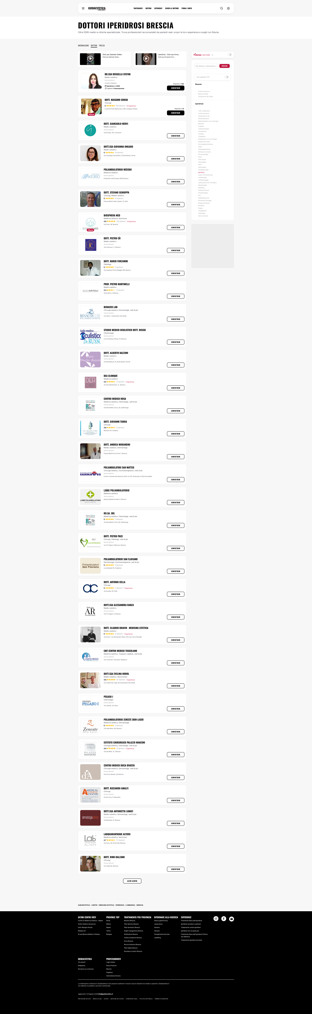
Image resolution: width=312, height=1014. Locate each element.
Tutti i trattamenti (204, 111)
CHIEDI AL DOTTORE (172, 8)
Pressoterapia (203, 193)
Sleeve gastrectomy (161, 920)
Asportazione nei (204, 116)
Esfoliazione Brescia (131, 934)
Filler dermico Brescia (131, 924)
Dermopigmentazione (205, 144)
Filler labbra (202, 162)
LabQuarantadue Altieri (117, 834)
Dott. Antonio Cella (114, 582)
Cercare (225, 66)
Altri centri (132, 881)
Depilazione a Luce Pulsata (207, 139)
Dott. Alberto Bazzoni (116, 353)
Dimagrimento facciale (162, 934)
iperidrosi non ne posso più (190, 931)
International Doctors (113, 976)
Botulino (201, 124)
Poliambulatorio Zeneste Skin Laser (124, 719)
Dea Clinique (110, 376)
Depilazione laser (204, 142)
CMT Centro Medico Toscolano (120, 651)
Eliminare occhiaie (204, 152)
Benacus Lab (110, 307)
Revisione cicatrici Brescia (133, 951)
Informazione (83, 45)
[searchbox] (207, 66)
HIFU (200, 165)
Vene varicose (203, 216)
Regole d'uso (97, 998)
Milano (108, 924)
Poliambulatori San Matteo (119, 467)
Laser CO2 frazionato (205, 175)
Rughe (200, 208)
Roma (108, 920)
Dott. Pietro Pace (113, 536)
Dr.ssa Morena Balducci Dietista (89, 934)
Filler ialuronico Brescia (132, 927)
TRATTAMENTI (138, 8)
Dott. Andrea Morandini (117, 444)
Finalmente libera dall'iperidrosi (191, 920)
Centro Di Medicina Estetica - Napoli (90, 920)
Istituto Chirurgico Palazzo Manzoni (124, 742)
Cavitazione (202, 131)
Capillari (201, 126)
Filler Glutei (202, 159)
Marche (109, 969)
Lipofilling (157, 938)
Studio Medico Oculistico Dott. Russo (125, 330)
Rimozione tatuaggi (204, 200)
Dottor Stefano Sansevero (87, 924)
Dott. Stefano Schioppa (116, 192)
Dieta (200, 147)
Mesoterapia (202, 185)
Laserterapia (202, 177)
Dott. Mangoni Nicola (85, 927)
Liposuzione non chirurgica (207, 182)
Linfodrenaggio (203, 180)
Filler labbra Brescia (130, 948)
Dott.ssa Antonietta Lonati (118, 811)
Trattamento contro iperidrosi (191, 927)
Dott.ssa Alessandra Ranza (119, 605)
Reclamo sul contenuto (86, 969)
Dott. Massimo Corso (116, 100)
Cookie (106, 998)
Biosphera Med (112, 215)
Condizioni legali (132, 998)
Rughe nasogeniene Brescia (133, 931)
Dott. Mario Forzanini (116, 261)
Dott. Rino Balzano (114, 857)
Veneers (157, 927)
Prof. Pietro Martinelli (117, 284)
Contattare (175, 88)
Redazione (81, 965)
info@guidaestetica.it (105, 994)
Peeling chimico (203, 190)
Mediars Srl (82, 931)
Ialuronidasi (202, 167)
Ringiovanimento (204, 203)
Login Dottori (110, 962)
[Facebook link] (223, 919)
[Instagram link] (216, 919)
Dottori (94, 45)
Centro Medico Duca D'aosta (119, 765)
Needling (201, 188)
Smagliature (202, 211)
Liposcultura (158, 924)
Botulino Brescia (129, 920)
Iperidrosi (201, 172)
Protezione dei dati (84, 998)
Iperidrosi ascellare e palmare (191, 924)
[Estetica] (97, 8)
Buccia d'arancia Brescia (132, 944)
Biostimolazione (203, 118)
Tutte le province (204, 91)
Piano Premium (111, 965)
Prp (199, 195)
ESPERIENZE (158, 8)
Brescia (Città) (203, 94)
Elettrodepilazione (204, 149)
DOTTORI (148, 8)
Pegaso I (108, 696)
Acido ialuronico (203, 113)
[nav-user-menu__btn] (228, 8)
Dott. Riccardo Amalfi (116, 788)
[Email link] (231, 919)
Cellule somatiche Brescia (133, 938)
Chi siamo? (81, 962)
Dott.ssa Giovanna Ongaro (118, 146)
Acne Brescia (128, 941)
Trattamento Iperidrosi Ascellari (191, 940)
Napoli (108, 927)
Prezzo (102, 45)
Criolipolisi (201, 136)
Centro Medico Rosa (115, 398)
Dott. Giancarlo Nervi (116, 123)
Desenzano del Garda (205, 96)
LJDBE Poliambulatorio (116, 490)
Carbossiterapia (203, 129)
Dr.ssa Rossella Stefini (118, 74)
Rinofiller (201, 206)
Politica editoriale (146, 998)
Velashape (201, 213)
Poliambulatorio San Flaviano (121, 559)
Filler (200, 157)
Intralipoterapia (203, 170)
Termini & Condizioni (161, 998)
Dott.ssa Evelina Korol (116, 673)
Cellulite (201, 134)
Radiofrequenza (203, 198)
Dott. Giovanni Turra (115, 421)
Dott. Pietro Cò (112, 238)
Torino (108, 931)
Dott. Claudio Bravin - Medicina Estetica (126, 628)
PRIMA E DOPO (187, 8)
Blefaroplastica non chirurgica (208, 121)
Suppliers (109, 972)
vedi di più (134, 310)
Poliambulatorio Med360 (118, 169)
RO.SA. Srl (109, 513)
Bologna (109, 934)
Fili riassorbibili (203, 154)
